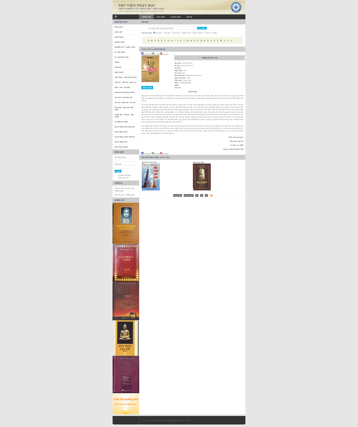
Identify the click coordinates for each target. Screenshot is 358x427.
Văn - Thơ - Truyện (122, 87)
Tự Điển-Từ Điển (121, 122)
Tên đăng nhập (120, 157)
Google (157, 54)
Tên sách (159, 33)
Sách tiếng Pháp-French (125, 137)
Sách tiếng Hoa (121, 132)
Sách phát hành (121, 147)
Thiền (117, 62)
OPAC (215, 33)
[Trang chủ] (179, 7)
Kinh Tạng (119, 27)
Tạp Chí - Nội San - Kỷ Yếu (125, 102)
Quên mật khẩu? (125, 175)
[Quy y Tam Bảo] (202, 190)
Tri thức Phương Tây (123, 97)
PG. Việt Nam (120, 52)
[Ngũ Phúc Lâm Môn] (151, 190)
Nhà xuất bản (198, 33)
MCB (208, 33)
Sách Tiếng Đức (121, 142)
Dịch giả (176, 33)
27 (206, 195)
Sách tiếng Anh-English (125, 127)
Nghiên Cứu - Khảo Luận (125, 47)
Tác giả (167, 33)
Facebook (147, 54)
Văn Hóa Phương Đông (125, 92)
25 (197, 195)
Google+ (165, 54)
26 (201, 195)
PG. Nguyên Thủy (122, 57)
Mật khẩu (118, 164)
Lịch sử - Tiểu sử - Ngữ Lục (126, 82)
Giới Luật (118, 32)
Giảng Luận (146, 49)
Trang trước (188, 195)
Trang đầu (177, 195)
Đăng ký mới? (124, 178)
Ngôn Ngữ (119, 72)
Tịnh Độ (118, 67)
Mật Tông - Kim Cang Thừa (126, 77)
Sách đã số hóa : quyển (124, 195)
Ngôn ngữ (186, 33)
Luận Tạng (119, 37)
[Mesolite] (124, 421)
